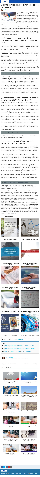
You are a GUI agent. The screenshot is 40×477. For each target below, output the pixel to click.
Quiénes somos (22, 473)
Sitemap (35, 473)
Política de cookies (29, 473)
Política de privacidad (5, 473)
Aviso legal (12, 473)
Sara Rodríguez (6, 9)
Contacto (16, 473)
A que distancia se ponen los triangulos (30, 363)
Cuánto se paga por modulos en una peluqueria (9, 364)
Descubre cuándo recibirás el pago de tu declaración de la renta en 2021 (18, 351)
